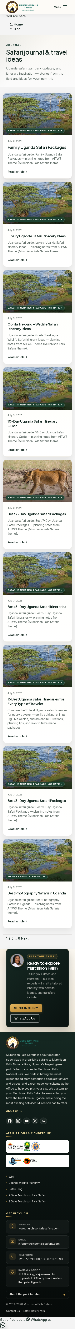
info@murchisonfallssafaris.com (39, 1243)
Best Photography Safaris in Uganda (37, 893)
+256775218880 (29, 1259)
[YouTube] (26, 1121)
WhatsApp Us (24, 1018)
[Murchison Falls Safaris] (37, 1042)
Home (18, 24)
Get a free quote (13, 1320)
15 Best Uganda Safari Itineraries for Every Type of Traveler (36, 701)
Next (24, 938)
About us (14, 1111)
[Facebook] (9, 1121)
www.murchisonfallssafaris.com (38, 1228)
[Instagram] (18, 1121)
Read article (16, 171)
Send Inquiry (26, 1008)
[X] (35, 1121)
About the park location (25, 1294)
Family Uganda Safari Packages (37, 147)
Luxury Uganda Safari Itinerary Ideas (37, 236)
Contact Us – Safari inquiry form (26, 1310)
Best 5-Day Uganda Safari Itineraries (37, 606)
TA (43, 1121)
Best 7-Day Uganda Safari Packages (37, 514)
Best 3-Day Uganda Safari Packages (37, 800)
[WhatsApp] (2, 1326)
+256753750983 (53, 1259)
